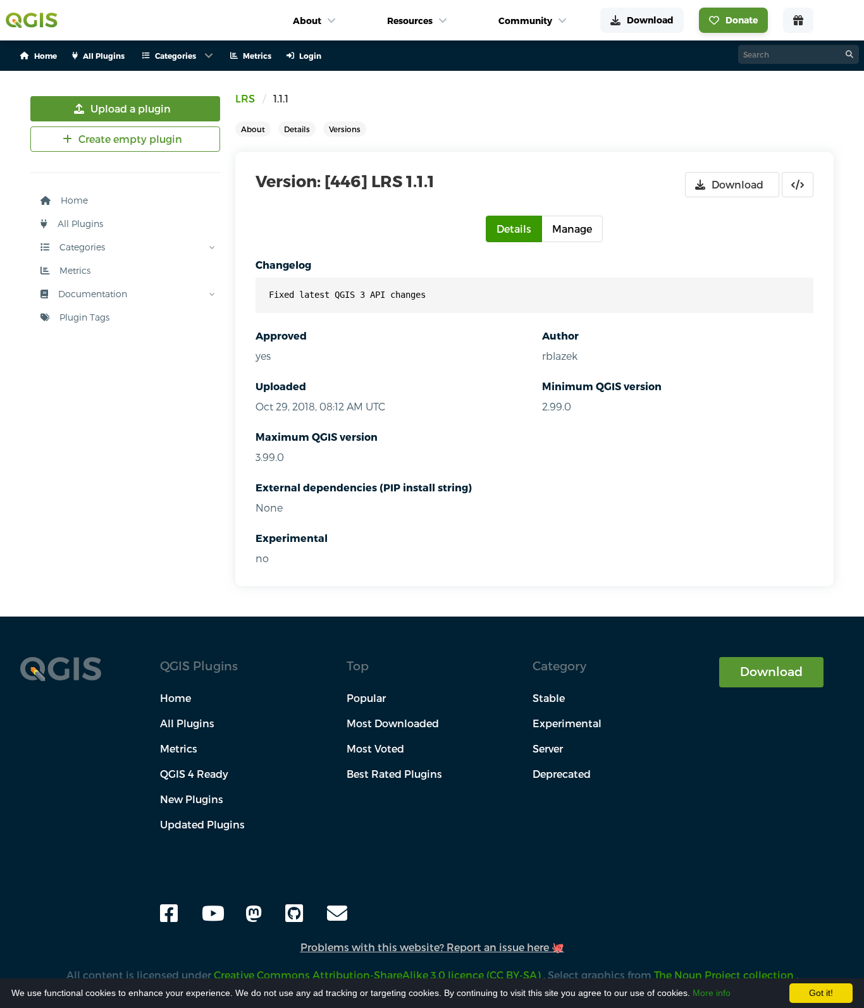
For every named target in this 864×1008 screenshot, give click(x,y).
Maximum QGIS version (317, 437)
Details (297, 129)
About (253, 129)
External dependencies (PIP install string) (364, 487)
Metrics (73, 270)
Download (771, 671)
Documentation (91, 293)
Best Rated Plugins (394, 774)
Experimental (292, 538)
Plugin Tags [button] (83, 317)
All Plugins (79, 223)
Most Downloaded (393, 723)
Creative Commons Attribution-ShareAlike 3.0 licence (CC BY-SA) (378, 975)
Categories (81, 247)
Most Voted (375, 748)
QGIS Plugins (199, 665)
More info (712, 993)
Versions (345, 129)
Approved (281, 335)
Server (548, 748)
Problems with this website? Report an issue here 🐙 (432, 947)
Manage (572, 229)
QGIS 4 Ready (194, 774)
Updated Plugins (202, 824)
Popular (366, 698)
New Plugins (191, 799)
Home (73, 200)
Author (560, 335)
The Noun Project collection (725, 975)
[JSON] (797, 184)
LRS (245, 98)
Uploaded (281, 386)
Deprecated (562, 774)
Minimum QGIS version (602, 386)
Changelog (283, 265)
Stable (549, 698)
